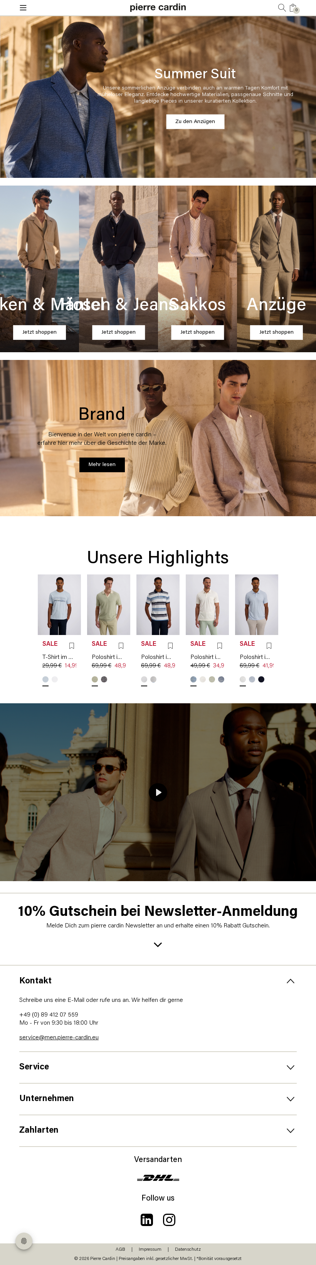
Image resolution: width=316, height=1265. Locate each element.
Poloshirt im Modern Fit (109, 657)
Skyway (45, 679)
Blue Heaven (153, 679)
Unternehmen (46, 1098)
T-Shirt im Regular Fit (59, 657)
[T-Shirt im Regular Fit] (59, 604)
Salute (104, 679)
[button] (65, 8)
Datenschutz (188, 1249)
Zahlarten (39, 1130)
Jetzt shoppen (39, 332)
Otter (144, 679)
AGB (120, 1249)
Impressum (150, 1249)
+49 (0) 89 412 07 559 (48, 1015)
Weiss (55, 679)
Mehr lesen (102, 465)
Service (34, 1067)
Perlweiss (203, 679)
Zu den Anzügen (195, 122)
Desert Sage (95, 679)
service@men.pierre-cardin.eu (59, 1038)
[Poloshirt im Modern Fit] (108, 604)
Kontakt (35, 981)
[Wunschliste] (71, 645)
